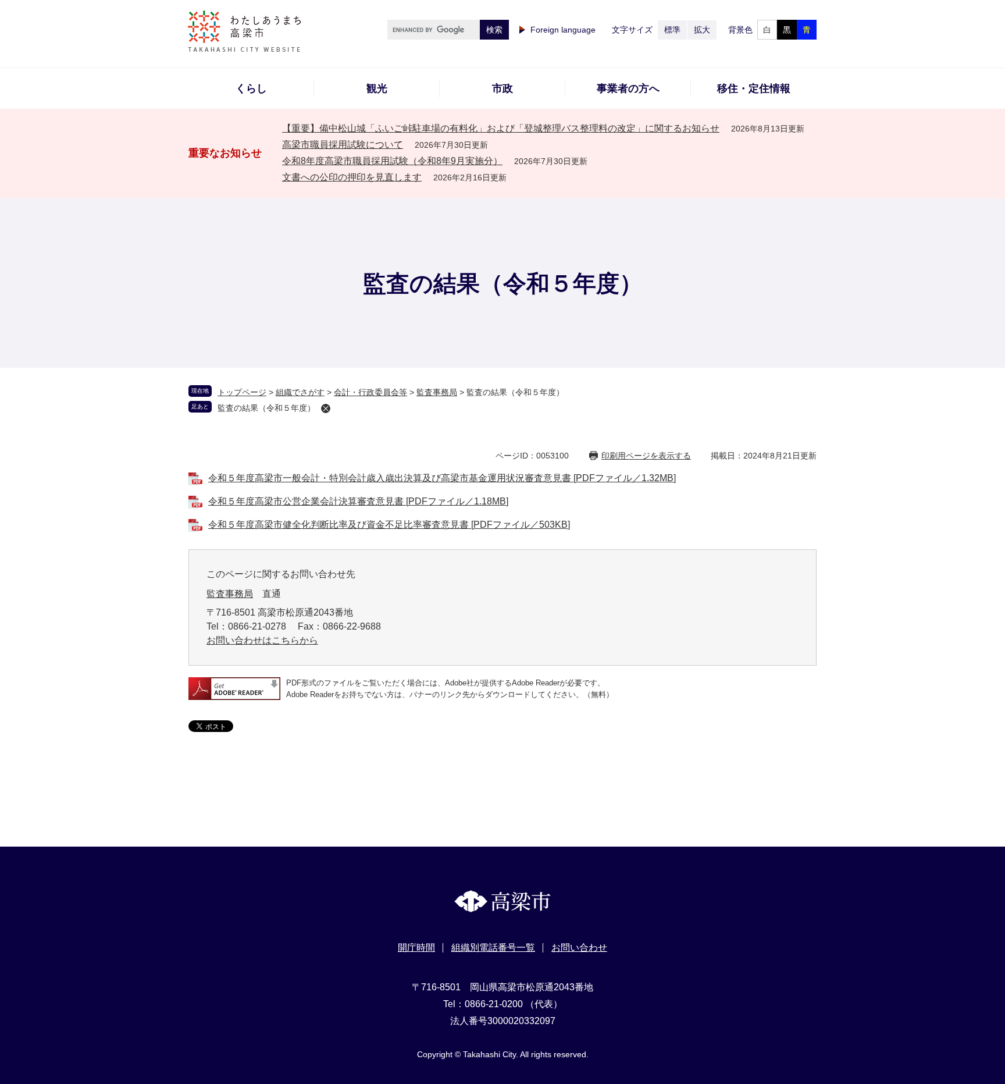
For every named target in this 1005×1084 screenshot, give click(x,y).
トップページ (242, 392)
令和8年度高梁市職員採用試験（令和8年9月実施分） (392, 161)
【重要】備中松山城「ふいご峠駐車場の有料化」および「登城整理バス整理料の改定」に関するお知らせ (500, 128)
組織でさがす (300, 392)
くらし (251, 88)
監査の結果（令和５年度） (266, 408)
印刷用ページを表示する (646, 455)
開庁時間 (416, 948)
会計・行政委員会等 (370, 392)
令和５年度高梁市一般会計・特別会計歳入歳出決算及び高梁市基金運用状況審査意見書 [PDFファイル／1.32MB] (442, 478)
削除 (325, 408)
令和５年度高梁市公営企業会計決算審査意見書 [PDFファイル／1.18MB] (358, 501)
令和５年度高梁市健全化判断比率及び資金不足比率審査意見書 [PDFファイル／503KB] (389, 524)
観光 (376, 88)
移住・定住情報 (753, 88)
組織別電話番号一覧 (493, 948)
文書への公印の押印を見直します (352, 177)
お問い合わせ (579, 948)
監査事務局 (436, 392)
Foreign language (563, 29)
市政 (502, 88)
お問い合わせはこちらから (262, 640)
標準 (672, 29)
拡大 (702, 29)
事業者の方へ (628, 88)
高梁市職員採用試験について (342, 145)
